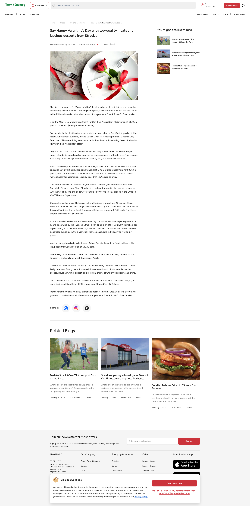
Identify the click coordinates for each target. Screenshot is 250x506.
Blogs (62, 23)
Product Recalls (148, 461)
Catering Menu (239, 14)
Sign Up (189, 441)
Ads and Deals (148, 471)
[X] (87, 308)
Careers (84, 466)
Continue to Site (174, 484)
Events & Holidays (77, 23)
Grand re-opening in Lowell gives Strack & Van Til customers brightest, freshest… (186, 54)
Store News (75, 398)
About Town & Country (90, 461)
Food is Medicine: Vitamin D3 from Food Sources (184, 67)
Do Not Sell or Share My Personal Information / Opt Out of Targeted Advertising (174, 492)
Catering (215, 14)
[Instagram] (76, 308)
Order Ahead (202, 14)
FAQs (83, 471)
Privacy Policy (141, 496)
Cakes (226, 14)
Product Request (149, 466)
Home (52, 23)
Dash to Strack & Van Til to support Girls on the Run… (183, 40)
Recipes (22, 14)
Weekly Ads (9, 14)
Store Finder (34, 14)
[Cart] (243, 5)
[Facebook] (66, 308)
